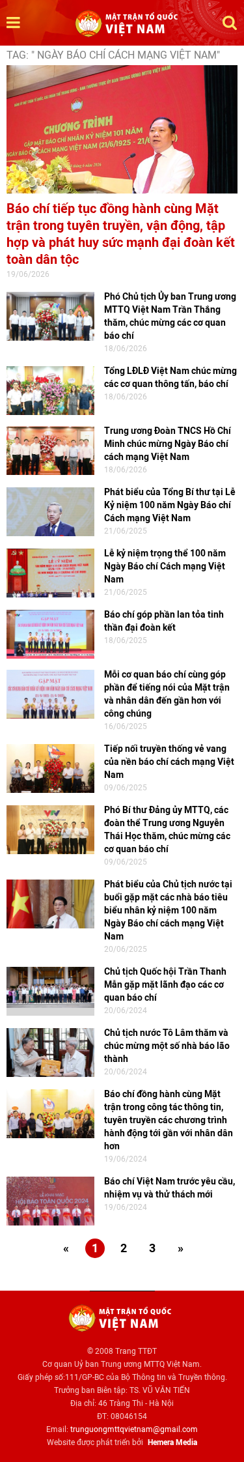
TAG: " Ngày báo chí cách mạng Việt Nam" (113, 55)
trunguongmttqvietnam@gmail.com (134, 1429)
